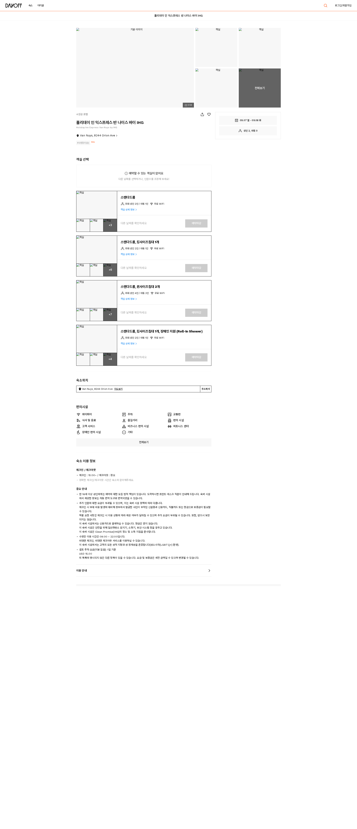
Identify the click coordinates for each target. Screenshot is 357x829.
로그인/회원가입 (343, 5)
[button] (96, 205)
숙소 (30, 5)
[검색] (325, 5)
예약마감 (196, 223)
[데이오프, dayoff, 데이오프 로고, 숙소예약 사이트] (14, 6)
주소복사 (206, 389)
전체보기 (144, 442)
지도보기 (118, 389)
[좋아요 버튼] (209, 114)
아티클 (40, 5)
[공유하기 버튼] (202, 114)
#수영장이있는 (83, 143)
